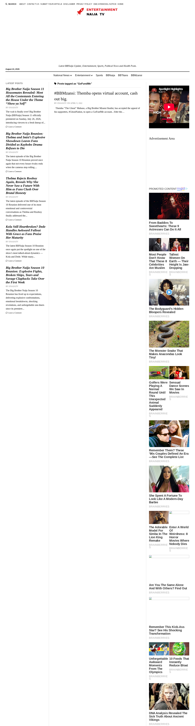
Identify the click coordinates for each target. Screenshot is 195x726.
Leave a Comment (14, 127)
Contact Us (33, 4)
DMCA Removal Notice (105, 4)
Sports (99, 75)
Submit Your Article (51, 4)
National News (61, 75)
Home (120, 4)
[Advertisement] (97, 41)
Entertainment (82, 75)
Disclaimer (69, 4)
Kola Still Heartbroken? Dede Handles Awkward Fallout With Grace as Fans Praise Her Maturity (25, 232)
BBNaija (110, 75)
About (22, 4)
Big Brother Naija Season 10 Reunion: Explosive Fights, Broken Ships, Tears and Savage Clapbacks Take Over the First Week (25, 275)
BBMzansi (136, 75)
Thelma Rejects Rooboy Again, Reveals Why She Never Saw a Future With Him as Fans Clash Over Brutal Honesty (22, 185)
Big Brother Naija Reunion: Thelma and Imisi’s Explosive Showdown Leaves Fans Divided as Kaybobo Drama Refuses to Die (25, 141)
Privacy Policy (84, 4)
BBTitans (123, 75)
